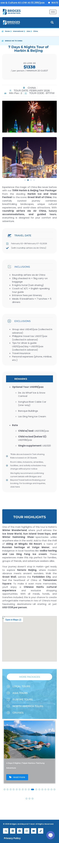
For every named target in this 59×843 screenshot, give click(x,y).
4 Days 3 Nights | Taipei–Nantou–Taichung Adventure (25, 765)
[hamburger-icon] (52, 12)
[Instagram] (26, 830)
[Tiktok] (40, 830)
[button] (25, 180)
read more (19, 777)
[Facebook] (19, 830)
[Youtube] (33, 830)
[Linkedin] (12, 830)
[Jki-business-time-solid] (5, 830)
